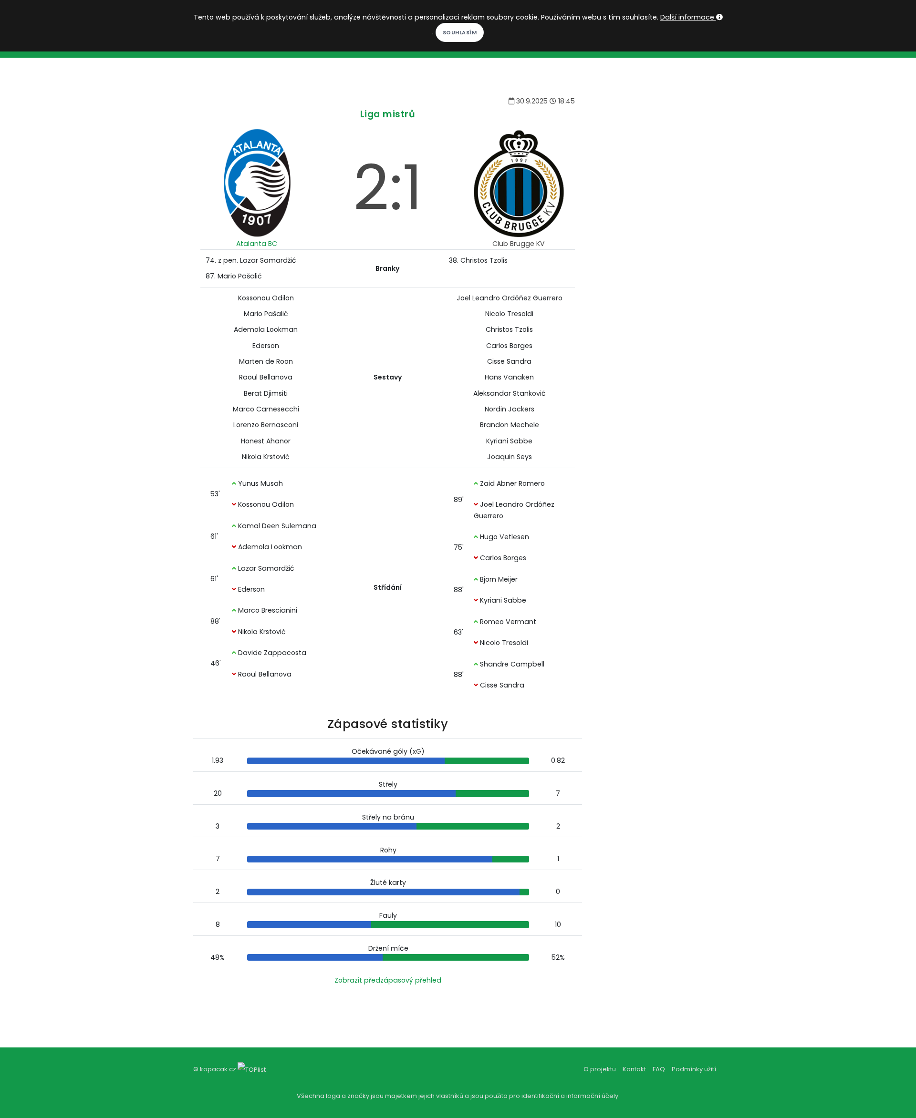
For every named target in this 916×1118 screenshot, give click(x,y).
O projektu (599, 1069)
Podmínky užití (694, 1069)
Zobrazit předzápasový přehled (387, 980)
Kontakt (634, 1069)
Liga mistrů (388, 114)
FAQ (659, 1069)
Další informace (688, 17)
